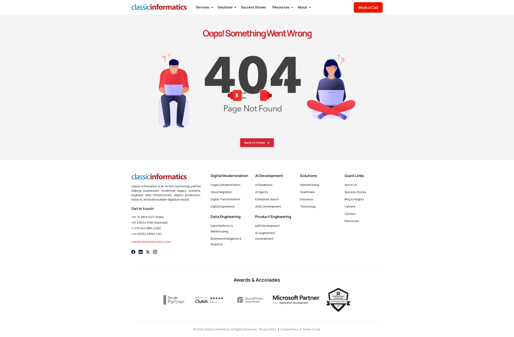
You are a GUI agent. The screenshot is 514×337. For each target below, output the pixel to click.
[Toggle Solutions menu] (235, 7)
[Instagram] (155, 252)
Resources (280, 7)
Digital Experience (223, 206)
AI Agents (261, 192)
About (302, 7)
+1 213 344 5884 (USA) (146, 228)
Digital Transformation (225, 199)
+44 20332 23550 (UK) (146, 234)
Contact (350, 214)
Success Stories (253, 7)
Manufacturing (309, 185)
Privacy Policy (267, 329)
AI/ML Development (268, 206)
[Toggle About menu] (310, 7)
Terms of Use (311, 329)
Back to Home (254, 143)
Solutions (225, 7)
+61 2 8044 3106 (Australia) (149, 222)
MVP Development (267, 226)
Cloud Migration (221, 192)
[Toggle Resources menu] (292, 7)
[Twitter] (148, 252)
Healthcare (307, 192)
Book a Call (368, 7)
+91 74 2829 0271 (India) (147, 217)
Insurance (306, 199)
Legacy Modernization (225, 185)
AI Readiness (263, 185)
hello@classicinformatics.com (151, 242)
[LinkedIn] (141, 252)
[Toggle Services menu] (212, 7)
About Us (351, 185)
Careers (350, 206)
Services (202, 7)
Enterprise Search (267, 199)
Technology (308, 206)
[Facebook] (133, 252)
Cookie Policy (289, 329)
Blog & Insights (354, 199)
